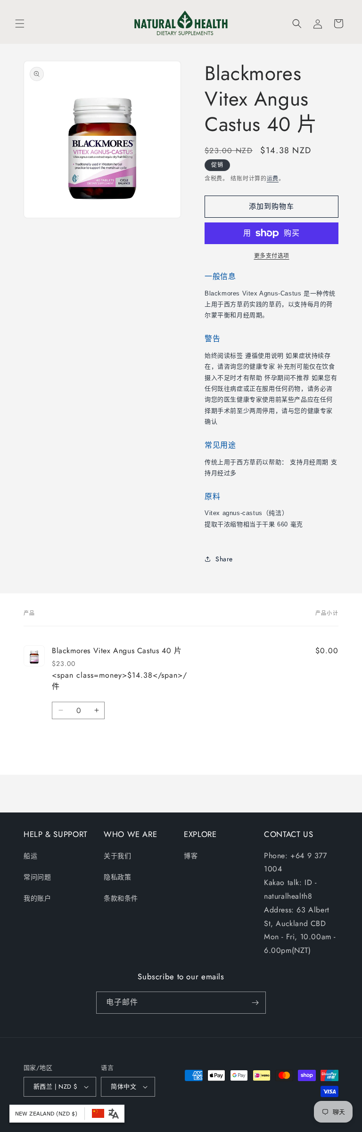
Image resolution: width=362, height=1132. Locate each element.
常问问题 (37, 877)
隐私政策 (117, 877)
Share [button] (224, 559)
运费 (273, 178)
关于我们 (117, 856)
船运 (30, 856)
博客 (190, 856)
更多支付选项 (271, 256)
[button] (19, 23)
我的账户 (37, 898)
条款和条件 (121, 898)
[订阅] (255, 1003)
